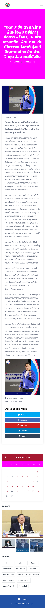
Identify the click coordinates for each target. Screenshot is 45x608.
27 (28, 491)
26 (22, 491)
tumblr (24, 436)
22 (38, 486)
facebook (24, 420)
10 (12, 481)
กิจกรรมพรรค (29, 62)
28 (33, 491)
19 (22, 486)
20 (28, 486)
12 (22, 481)
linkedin (24, 431)
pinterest (24, 425)
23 (7, 491)
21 (33, 486)
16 (7, 486)
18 (17, 486)
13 (27, 481)
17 (12, 486)
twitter (24, 415)
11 (17, 481)
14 (33, 481)
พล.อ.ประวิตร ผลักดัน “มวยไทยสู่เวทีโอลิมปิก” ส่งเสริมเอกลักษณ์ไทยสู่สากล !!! (23, 533)
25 (17, 491)
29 (38, 491)
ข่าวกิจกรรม (15, 62)
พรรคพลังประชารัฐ (16, 398)
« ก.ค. (5, 457)
